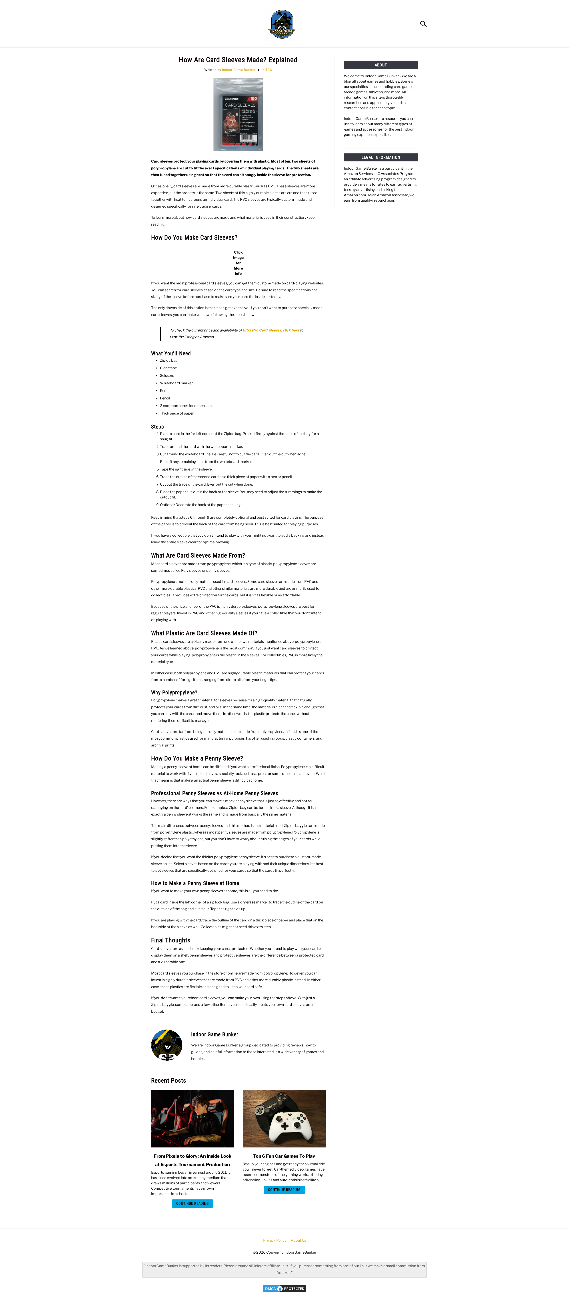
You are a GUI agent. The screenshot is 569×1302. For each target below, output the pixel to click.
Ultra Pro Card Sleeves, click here (270, 330)
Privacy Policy (274, 1240)
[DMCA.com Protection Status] (284, 1292)
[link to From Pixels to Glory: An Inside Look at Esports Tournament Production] (192, 1118)
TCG (268, 69)
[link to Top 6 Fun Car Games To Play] (284, 1118)
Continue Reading (192, 1203)
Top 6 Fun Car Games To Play (284, 1156)
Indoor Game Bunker (239, 69)
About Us (298, 1240)
